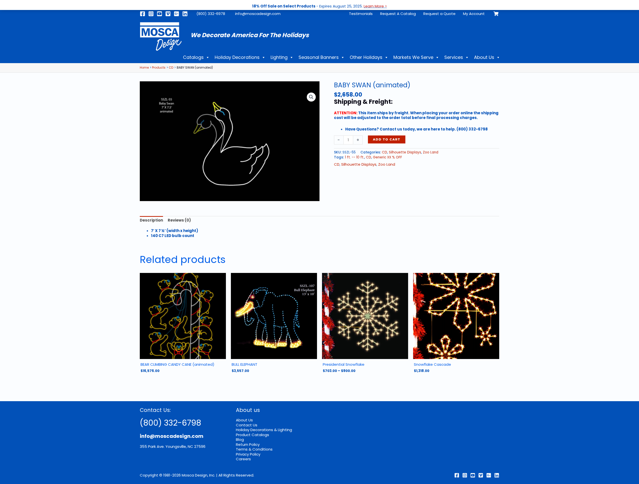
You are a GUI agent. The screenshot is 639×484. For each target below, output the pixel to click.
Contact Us (246, 425)
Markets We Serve (413, 57)
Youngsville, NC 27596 (185, 446)
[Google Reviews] (488, 475)
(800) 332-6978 (210, 13)
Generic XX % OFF (387, 157)
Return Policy (248, 444)
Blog (240, 439)
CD (384, 152)
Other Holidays (366, 57)
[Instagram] (151, 13)
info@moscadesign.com (258, 13)
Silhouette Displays (405, 152)
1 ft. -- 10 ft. (354, 157)
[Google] (176, 13)
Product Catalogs (252, 434)
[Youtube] (159, 13)
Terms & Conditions (254, 449)
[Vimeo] (168, 13)
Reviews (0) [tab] (179, 220)
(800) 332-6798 (170, 422)
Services (453, 57)
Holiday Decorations (237, 57)
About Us (484, 57)
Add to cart (386, 139)
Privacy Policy (248, 454)
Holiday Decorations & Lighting (264, 429)
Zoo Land (430, 152)
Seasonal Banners (319, 57)
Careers (243, 459)
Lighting (279, 57)
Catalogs (193, 57)
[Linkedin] (185, 13)
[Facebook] (142, 13)
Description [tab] (151, 220)
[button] (311, 97)
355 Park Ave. (152, 446)
